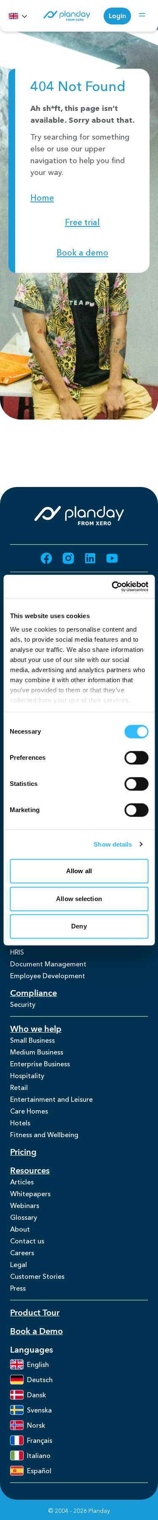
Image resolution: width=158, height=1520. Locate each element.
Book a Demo (36, 1331)
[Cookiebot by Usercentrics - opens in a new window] (112, 586)
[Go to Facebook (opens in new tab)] (46, 558)
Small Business (32, 1040)
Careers (22, 1252)
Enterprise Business (40, 1064)
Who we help (36, 1029)
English (38, 1364)
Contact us (27, 1241)
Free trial (82, 222)
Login (117, 16)
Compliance (33, 993)
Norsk (36, 1425)
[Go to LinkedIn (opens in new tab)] (90, 558)
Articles (22, 1182)
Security (22, 1004)
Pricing (23, 1152)
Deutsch (40, 1379)
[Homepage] (66, 16)
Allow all (79, 870)
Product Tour (34, 1312)
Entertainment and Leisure (51, 1099)
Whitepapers (30, 1193)
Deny (78, 926)
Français (39, 1440)
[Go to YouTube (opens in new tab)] (112, 558)
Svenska (39, 1410)
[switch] (136, 757)
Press (18, 1288)
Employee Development (47, 975)
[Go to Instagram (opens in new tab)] (68, 558)
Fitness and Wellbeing (44, 1134)
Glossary (23, 1217)
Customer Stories (37, 1276)
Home (42, 198)
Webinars (24, 1205)
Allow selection (79, 898)
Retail (19, 1087)
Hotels (20, 1123)
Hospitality (27, 1075)
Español (39, 1470)
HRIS (17, 952)
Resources (30, 1170)
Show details (113, 844)
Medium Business (36, 1052)
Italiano (39, 1455)
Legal (18, 1264)
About (20, 1229)
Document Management (48, 964)
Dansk (36, 1395)
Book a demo (82, 253)
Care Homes (29, 1111)
